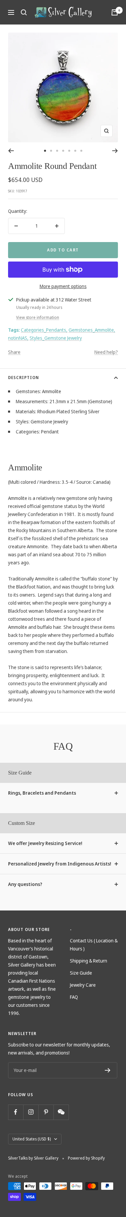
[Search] (24, 12)
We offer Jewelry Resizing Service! (45, 843)
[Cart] (114, 12)
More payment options (63, 286)
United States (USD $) (31, 1139)
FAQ (74, 997)
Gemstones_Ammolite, (92, 330)
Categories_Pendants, (44, 330)
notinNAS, (18, 338)
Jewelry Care (83, 985)
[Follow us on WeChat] (61, 1112)
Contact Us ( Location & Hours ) (94, 944)
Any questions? (25, 884)
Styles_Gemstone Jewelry (56, 338)
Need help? (106, 352)
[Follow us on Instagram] (30, 1112)
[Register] (108, 1070)
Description (23, 377)
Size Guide (81, 973)
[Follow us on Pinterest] (45, 1112)
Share (14, 352)
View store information (37, 317)
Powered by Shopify (86, 1158)
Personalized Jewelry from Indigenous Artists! (59, 863)
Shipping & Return (88, 960)
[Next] (115, 150)
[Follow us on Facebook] (15, 1112)
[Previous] (11, 150)
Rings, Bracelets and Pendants (42, 793)
